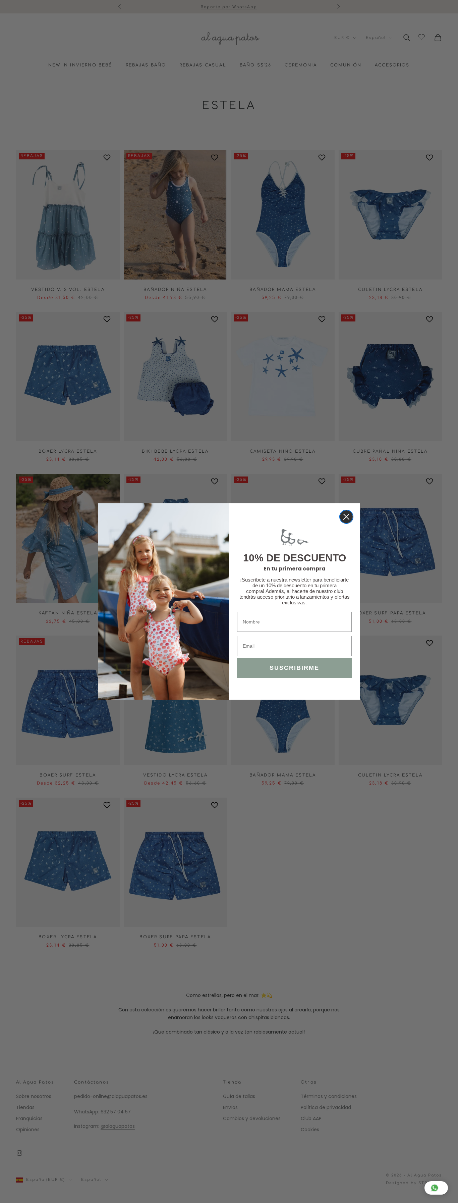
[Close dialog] (346, 516)
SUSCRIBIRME (294, 667)
